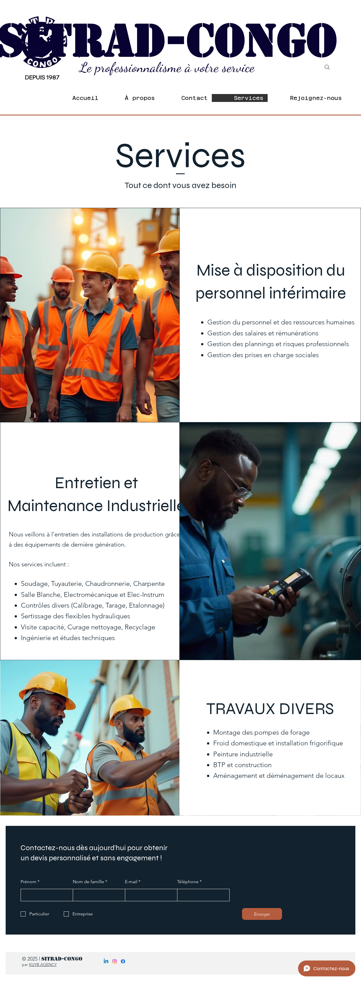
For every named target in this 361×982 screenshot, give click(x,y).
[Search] (327, 67)
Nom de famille (88, 882)
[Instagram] (114, 961)
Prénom (28, 882)
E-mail (131, 882)
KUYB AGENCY (43, 964)
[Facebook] (123, 961)
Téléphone (188, 882)
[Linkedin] (106, 961)
